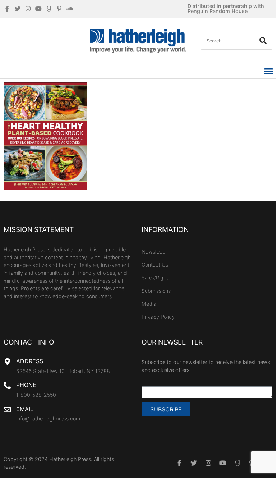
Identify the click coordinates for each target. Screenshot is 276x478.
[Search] (263, 40)
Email (24, 409)
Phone (26, 384)
